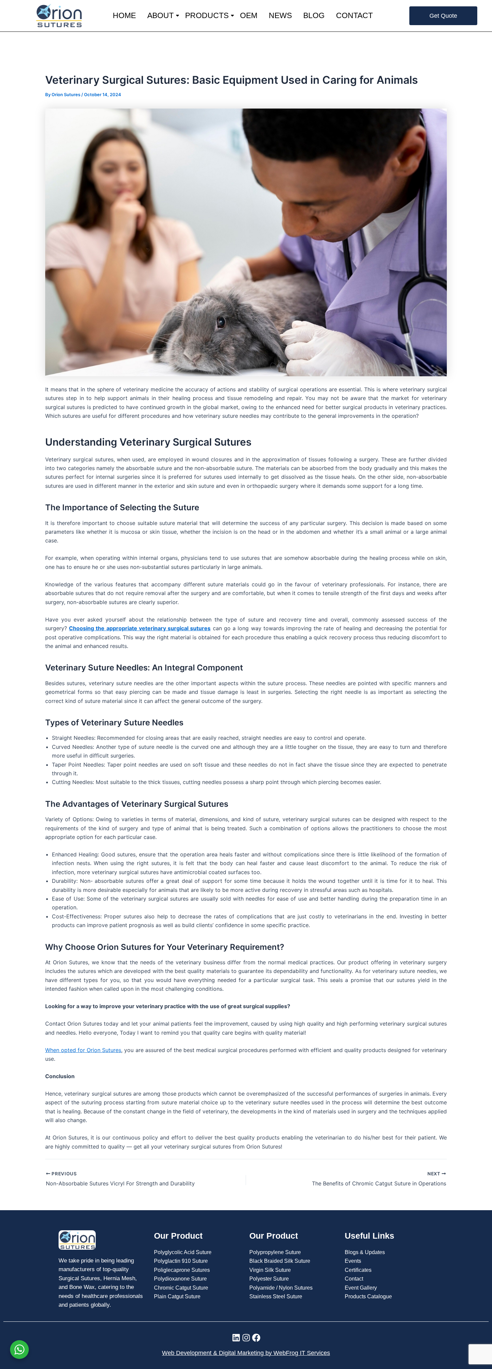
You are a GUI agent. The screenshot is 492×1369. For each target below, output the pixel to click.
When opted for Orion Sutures (83, 1050)
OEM (248, 15)
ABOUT (160, 15)
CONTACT (354, 15)
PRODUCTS (207, 15)
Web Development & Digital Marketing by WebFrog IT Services (246, 1353)
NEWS (280, 15)
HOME (124, 15)
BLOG (314, 15)
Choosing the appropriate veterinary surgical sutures (140, 628)
